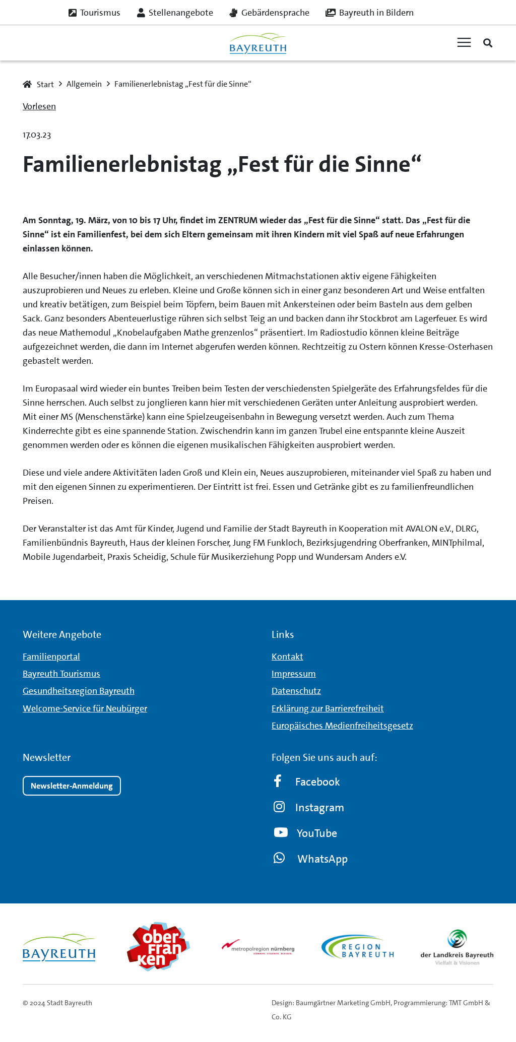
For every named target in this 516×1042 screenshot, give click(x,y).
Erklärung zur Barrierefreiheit (328, 708)
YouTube (317, 833)
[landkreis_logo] (457, 947)
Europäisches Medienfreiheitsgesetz (342, 726)
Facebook (317, 781)
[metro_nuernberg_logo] (258, 947)
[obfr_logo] (158, 947)
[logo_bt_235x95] (258, 43)
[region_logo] (357, 947)
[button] (488, 42)
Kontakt (287, 656)
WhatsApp (322, 859)
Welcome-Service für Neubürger (85, 708)
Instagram (319, 807)
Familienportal (51, 656)
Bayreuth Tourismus (61, 674)
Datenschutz (296, 691)
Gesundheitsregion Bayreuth (79, 691)
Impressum (294, 674)
